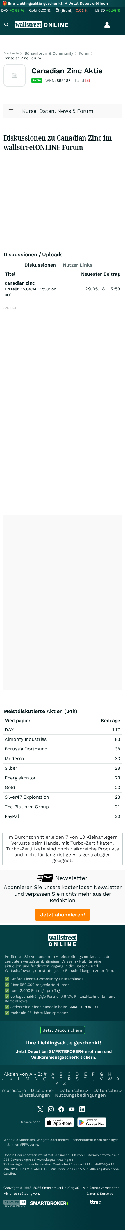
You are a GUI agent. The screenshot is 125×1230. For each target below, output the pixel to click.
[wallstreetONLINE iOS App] (59, 1126)
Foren (84, 53)
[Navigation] (6, 25)
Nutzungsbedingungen (80, 1095)
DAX (9, 729)
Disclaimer (43, 1090)
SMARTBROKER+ (83, 1007)
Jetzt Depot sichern (62, 1030)
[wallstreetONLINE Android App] (91, 1126)
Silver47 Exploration (27, 797)
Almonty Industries (26, 739)
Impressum (13, 1090)
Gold (10, 787)
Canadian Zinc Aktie (66, 70)
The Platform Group (27, 806)
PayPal (12, 816)
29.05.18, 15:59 (102, 289)
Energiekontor (20, 778)
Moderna (14, 758)
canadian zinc (20, 283)
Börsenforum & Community (49, 53)
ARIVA (24, 1144)
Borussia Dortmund (26, 749)
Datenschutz (74, 1090)
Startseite (11, 53)
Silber (11, 768)
